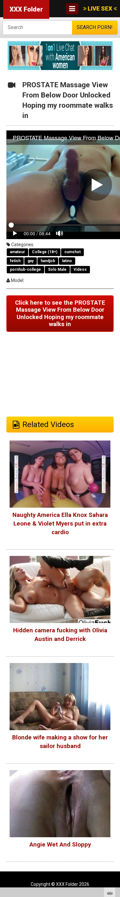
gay (31, 261)
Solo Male (57, 269)
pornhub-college (25, 269)
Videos (80, 269)
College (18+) (44, 252)
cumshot (72, 252)
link (114, 797)
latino (67, 261)
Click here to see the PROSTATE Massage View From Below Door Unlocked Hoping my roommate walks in (60, 313)
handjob (48, 261)
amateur (17, 252)
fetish (15, 261)
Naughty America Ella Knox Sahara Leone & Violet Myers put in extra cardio (60, 523)
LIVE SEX (100, 8)
